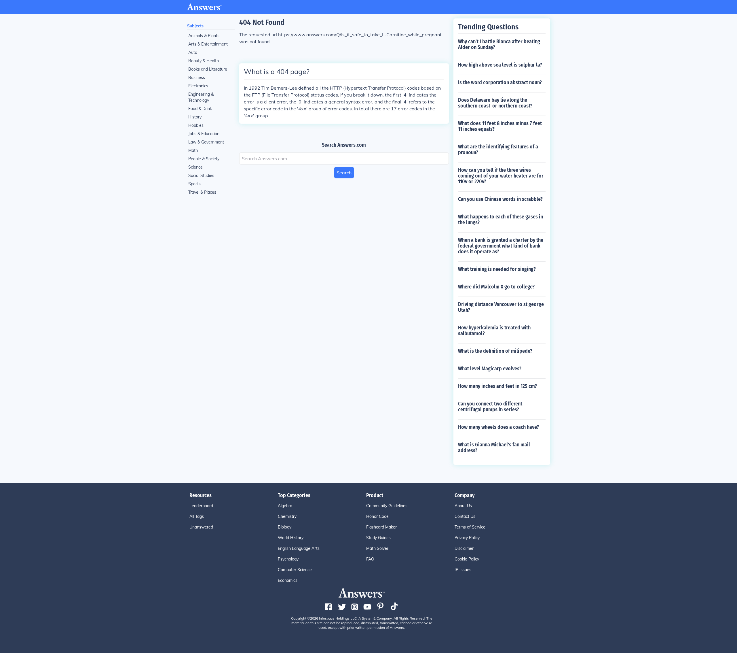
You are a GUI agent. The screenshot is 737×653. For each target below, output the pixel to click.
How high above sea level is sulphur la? (500, 65)
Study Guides (378, 537)
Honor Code (377, 516)
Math (193, 150)
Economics (287, 580)
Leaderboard (201, 505)
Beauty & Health (203, 60)
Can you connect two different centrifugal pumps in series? (490, 407)
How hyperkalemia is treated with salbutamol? (494, 330)
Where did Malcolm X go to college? (496, 287)
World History (290, 537)
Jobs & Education (203, 133)
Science (195, 167)
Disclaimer (464, 548)
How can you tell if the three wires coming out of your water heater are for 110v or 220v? (501, 176)
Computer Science (295, 569)
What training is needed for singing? (497, 269)
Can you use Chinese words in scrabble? (500, 199)
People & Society (203, 158)
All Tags (196, 516)
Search (344, 172)
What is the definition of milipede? (495, 351)
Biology (284, 527)
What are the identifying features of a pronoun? (498, 150)
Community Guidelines (386, 505)
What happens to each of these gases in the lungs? (500, 220)
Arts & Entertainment (208, 44)
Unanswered (201, 527)
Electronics (198, 85)
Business (196, 77)
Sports (194, 183)
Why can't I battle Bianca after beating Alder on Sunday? (499, 44)
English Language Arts (299, 548)
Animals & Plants (203, 35)
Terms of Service (470, 527)
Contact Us (465, 516)
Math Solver (377, 548)
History (195, 117)
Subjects (195, 26)
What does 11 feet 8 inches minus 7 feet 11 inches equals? (500, 126)
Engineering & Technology (201, 97)
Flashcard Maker (381, 527)
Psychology (288, 559)
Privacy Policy (467, 537)
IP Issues (463, 569)
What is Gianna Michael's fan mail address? (494, 447)
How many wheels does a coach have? (498, 427)
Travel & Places (202, 192)
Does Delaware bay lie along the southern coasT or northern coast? (495, 103)
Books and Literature (207, 69)
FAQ (370, 559)
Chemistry (287, 516)
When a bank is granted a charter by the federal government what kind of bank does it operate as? (500, 246)
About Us (463, 505)
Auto (192, 52)
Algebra (285, 505)
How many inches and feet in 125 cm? (497, 386)
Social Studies (201, 175)
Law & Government (206, 142)
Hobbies (196, 125)
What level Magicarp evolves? (489, 368)
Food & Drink (200, 108)
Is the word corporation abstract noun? (500, 82)
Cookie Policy (467, 559)
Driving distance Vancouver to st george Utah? (501, 307)
